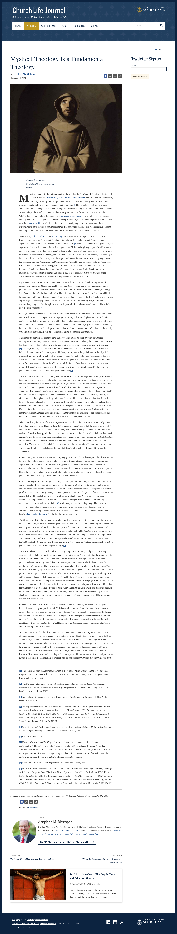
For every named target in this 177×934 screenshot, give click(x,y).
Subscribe (79, 25)
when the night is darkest (36, 514)
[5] (20, 348)
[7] (46, 401)
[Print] (120, 76)
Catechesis (33, 807)
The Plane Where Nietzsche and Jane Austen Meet (32, 859)
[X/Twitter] (110, 76)
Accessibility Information (22, 927)
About (65, 25)
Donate (94, 25)
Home (18, 25)
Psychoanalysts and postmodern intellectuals (66, 197)
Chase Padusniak (40, 236)
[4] (42, 307)
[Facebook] (105, 76)
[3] (75, 243)
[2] (74, 204)
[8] (58, 503)
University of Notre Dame (151, 10)
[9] (64, 545)
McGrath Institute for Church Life (49, 16)
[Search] (161, 25)
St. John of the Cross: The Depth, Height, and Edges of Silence (94, 876)
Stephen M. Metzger (24, 74)
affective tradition (34, 223)
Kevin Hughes (58, 236)
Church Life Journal (38, 10)
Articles (31, 25)
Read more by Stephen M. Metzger (64, 841)
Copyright (16, 919)
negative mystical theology (72, 215)
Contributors (48, 25)
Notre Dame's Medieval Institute (67, 830)
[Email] (115, 76)
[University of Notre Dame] (151, 922)
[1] (33, 187)
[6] (71, 370)
